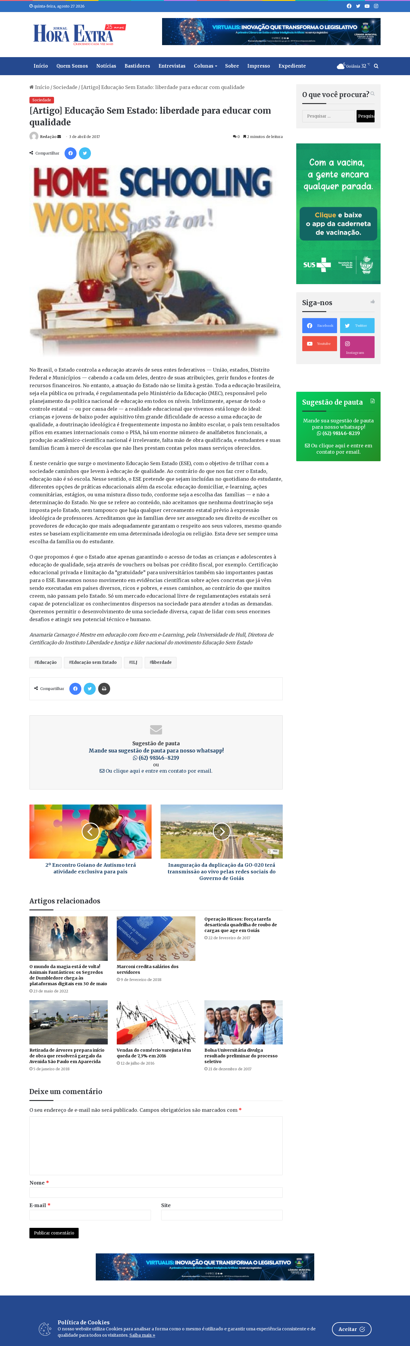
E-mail (40, 1205)
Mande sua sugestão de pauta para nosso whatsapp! (338, 427)
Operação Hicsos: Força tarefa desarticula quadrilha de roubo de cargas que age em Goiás (240, 924)
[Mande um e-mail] (59, 136)
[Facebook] (71, 153)
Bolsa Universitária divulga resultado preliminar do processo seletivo (241, 1055)
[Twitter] (85, 153)
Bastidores (137, 66)
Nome (39, 1183)
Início (41, 66)
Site (166, 1205)
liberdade (162, 662)
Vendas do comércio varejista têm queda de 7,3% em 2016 (154, 1053)
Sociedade (65, 87)
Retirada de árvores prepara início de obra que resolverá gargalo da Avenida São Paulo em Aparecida (66, 1055)
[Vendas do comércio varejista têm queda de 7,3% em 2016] (156, 1022)
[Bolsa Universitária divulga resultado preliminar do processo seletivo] (243, 1022)
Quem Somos (72, 66)
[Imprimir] (104, 689)
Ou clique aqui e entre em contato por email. (158, 771)
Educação (47, 662)
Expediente (292, 66)
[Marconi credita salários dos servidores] (156, 938)
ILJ (134, 662)
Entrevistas (171, 66)
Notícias (106, 66)
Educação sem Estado (94, 662)
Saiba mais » (142, 1335)
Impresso (258, 66)
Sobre (232, 66)
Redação (48, 136)
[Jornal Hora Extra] (78, 34)
